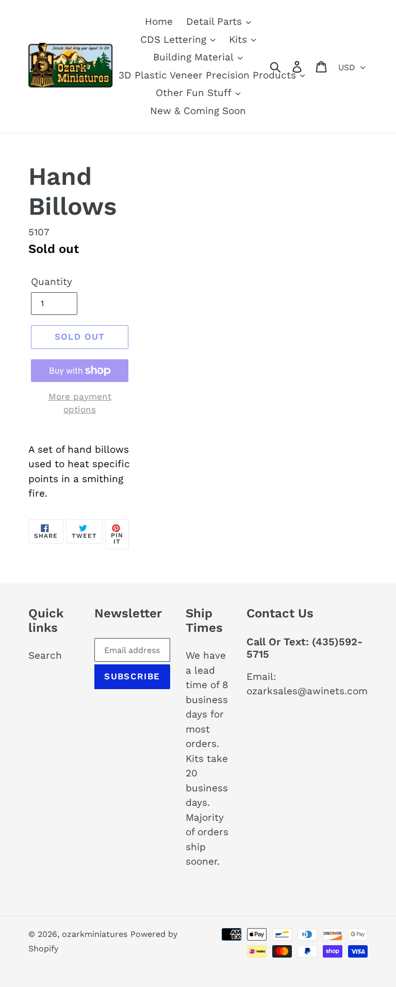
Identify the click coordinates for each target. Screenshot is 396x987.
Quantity (51, 282)
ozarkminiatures (94, 934)
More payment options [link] (79, 403)
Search (45, 655)
